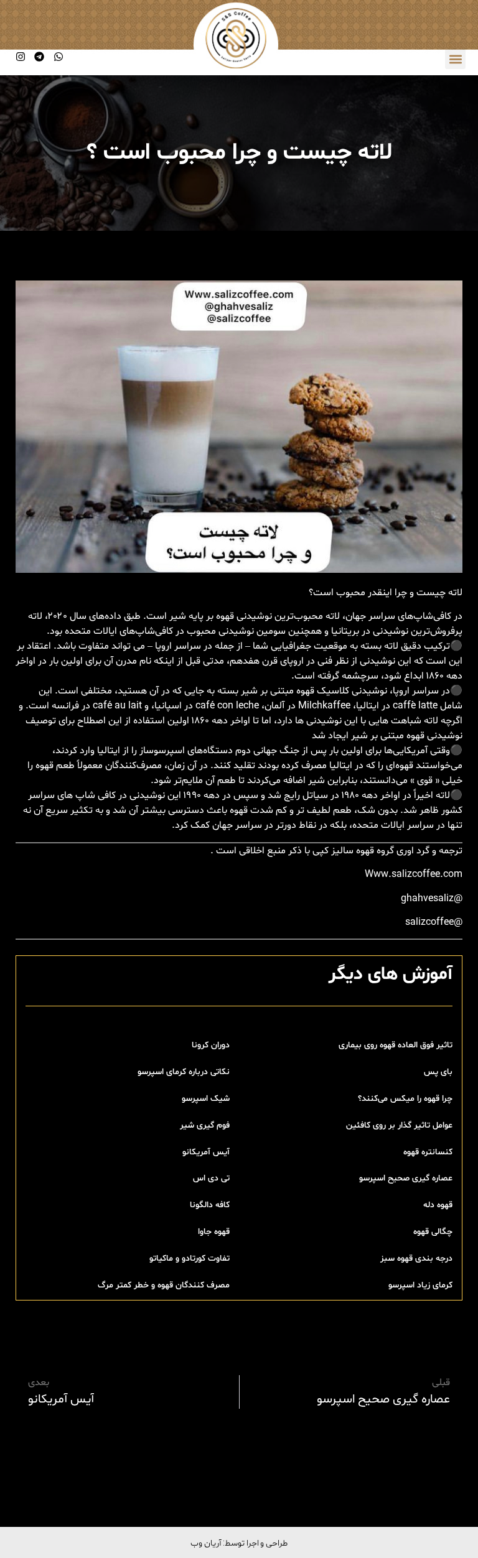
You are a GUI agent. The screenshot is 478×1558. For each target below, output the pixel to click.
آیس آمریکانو (206, 1152)
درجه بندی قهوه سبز (416, 1258)
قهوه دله (437, 1205)
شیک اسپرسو (206, 1099)
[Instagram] (20, 57)
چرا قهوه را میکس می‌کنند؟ (405, 1099)
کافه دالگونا (210, 1205)
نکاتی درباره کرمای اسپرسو (184, 1072)
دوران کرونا (211, 1045)
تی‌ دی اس (211, 1178)
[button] (455, 59)
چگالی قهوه (432, 1232)
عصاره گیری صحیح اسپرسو (405, 1178)
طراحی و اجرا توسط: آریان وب (239, 1542)
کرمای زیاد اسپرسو (420, 1285)
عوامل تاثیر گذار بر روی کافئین (399, 1125)
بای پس (438, 1072)
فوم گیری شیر (205, 1125)
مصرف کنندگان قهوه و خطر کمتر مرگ (164, 1285)
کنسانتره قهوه (427, 1152)
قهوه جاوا (214, 1232)
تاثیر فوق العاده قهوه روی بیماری (395, 1045)
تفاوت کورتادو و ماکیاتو (189, 1258)
